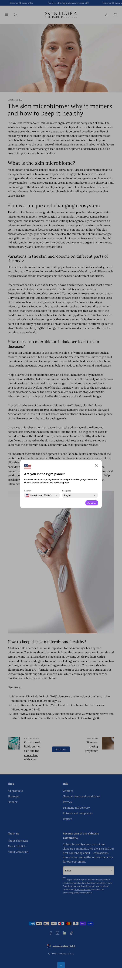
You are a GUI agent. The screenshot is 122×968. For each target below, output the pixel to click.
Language (66, 491)
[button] (96, 466)
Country (27, 491)
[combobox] (39, 495)
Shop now (92, 503)
